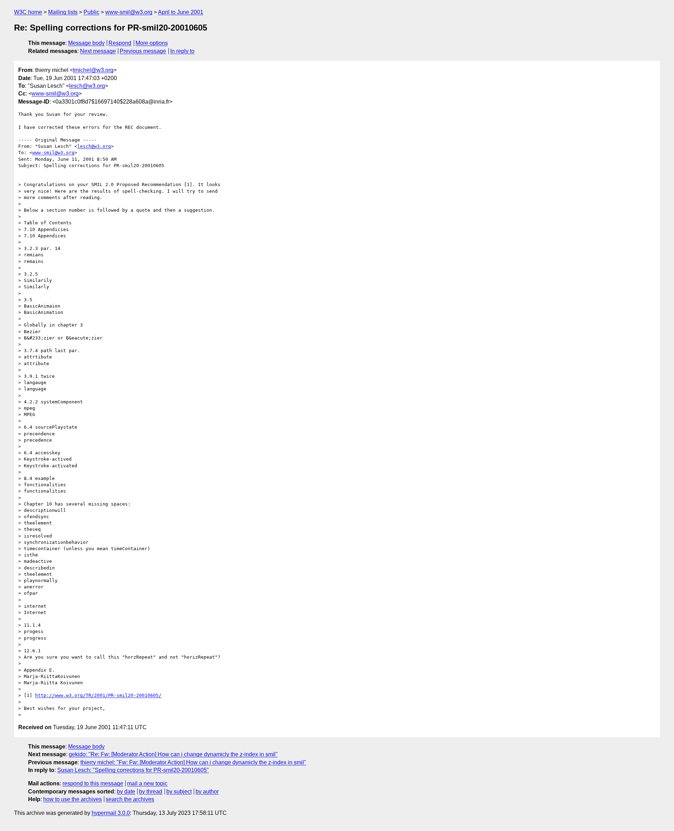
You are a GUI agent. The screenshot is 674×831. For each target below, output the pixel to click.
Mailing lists (63, 12)
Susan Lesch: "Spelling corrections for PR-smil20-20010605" (133, 770)
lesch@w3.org (87, 86)
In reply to (182, 51)
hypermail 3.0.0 (111, 813)
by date (126, 791)
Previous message (143, 51)
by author (207, 791)
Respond (119, 43)
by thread (150, 791)
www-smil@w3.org (128, 12)
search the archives (130, 799)
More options (152, 43)
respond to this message (92, 783)
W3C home (28, 12)
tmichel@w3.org (93, 70)
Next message (98, 51)
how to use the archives (72, 799)
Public (91, 12)
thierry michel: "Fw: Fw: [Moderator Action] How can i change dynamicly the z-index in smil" (193, 762)
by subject (179, 791)
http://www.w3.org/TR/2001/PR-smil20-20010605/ (98, 695)
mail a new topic (147, 783)
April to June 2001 (180, 12)
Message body (86, 43)
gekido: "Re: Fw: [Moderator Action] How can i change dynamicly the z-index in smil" (173, 754)
